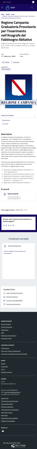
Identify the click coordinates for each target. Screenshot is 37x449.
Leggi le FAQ (5, 398)
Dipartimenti (4, 330)
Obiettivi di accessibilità (8, 421)
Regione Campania (7, 2)
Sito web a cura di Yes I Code (11, 443)
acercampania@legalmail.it (12, 392)
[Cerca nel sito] (32, 8)
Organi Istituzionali (6, 327)
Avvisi (3, 369)
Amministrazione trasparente (9, 410)
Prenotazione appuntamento (9, 401)
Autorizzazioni (5, 348)
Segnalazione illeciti (7, 404)
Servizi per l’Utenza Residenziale (10, 351)
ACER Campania (6, 324)
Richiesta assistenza (7, 407)
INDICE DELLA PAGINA (7, 115)
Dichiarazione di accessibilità (9, 418)
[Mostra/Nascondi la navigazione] (2, 7)
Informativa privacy (7, 412)
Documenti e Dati (6, 338)
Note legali (4, 415)
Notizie (3, 364)
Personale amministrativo (8, 336)
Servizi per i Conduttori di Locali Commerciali (14, 354)
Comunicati (4, 366)
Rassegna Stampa (6, 372)
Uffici (2, 333)
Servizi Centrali (13, 194)
